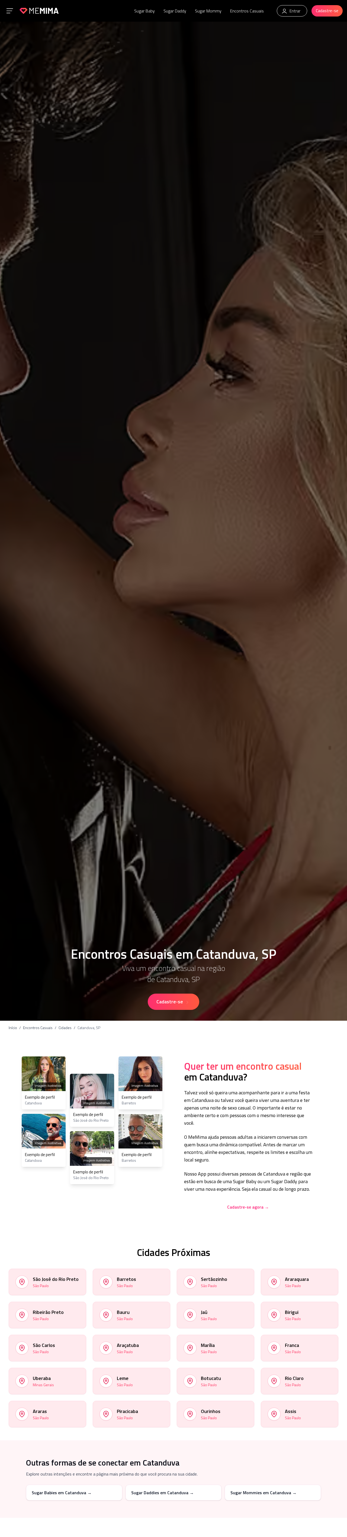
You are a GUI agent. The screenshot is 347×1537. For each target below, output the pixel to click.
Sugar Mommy (208, 11)
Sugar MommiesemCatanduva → (263, 1492)
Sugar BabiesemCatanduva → (62, 1492)
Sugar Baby (144, 11)
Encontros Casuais (247, 11)
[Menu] (9, 10)
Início (13, 1027)
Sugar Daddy (174, 11)
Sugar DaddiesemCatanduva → (162, 1492)
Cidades (65, 1027)
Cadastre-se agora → (248, 1207)
